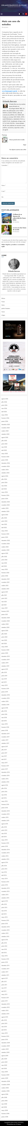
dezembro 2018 (5, 695)
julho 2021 (4, 595)
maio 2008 (4, 1104)
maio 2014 (4, 872)
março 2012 (4, 956)
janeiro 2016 (4, 808)
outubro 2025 (5, 431)
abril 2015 (4, 837)
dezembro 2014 (5, 849)
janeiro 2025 (4, 460)
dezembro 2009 (5, 1043)
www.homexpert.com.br (9, 91)
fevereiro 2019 (5, 688)
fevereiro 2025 (5, 457)
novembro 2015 (5, 814)
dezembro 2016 (5, 772)
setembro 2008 (5, 1091)
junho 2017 (4, 753)
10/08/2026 (16, 231)
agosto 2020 (4, 630)
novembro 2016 (5, 775)
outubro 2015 (4, 817)
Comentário (4, 165)
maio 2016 (4, 795)
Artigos (3, 315)
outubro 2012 (4, 933)
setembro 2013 (5, 898)
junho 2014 (4, 869)
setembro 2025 (5, 434)
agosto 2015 (4, 824)
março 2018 (4, 724)
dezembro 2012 (5, 927)
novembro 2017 (5, 737)
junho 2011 (4, 985)
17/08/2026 (16, 222)
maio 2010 (4, 1026)
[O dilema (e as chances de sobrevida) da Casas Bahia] (6, 218)
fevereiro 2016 (5, 804)
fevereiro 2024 (5, 495)
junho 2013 (4, 907)
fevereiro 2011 (5, 998)
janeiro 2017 (4, 769)
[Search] (23, 13)
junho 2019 (4, 676)
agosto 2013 (4, 901)
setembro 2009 (5, 1052)
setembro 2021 (5, 589)
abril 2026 (4, 412)
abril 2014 (4, 875)
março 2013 (4, 917)
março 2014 (4, 878)
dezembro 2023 (5, 502)
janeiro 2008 (4, 1117)
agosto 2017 (4, 746)
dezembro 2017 (5, 733)
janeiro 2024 (4, 498)
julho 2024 (4, 479)
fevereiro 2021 (5, 611)
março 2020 (4, 647)
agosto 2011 (4, 978)
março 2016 (4, 801)
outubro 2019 (4, 663)
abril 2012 (4, 952)
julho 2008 (4, 1097)
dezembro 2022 (5, 540)
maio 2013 (4, 911)
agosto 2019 (4, 669)
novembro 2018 (5, 698)
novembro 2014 (5, 853)
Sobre (3, 305)
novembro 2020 (5, 621)
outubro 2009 (5, 1049)
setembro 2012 (5, 936)
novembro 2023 (5, 505)
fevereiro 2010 (5, 1036)
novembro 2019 (5, 659)
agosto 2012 (4, 940)
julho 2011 (4, 981)
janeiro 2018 (4, 730)
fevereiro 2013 (5, 920)
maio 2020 (4, 640)
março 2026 (4, 415)
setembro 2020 (5, 627)
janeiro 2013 (4, 923)
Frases (3, 302)
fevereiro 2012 (5, 959)
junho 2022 (4, 560)
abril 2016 (4, 798)
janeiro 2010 (4, 1039)
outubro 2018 (4, 701)
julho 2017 (4, 750)
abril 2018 (4, 721)
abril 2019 (4, 682)
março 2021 (4, 608)
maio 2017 (4, 756)
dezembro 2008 (5, 1081)
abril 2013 (4, 914)
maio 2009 (4, 1065)
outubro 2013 (4, 894)
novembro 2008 (5, 1084)
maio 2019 (4, 679)
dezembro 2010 (5, 1004)
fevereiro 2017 (5, 766)
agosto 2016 (4, 785)
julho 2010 (4, 1020)
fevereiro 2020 (5, 650)
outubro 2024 (5, 469)
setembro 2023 (5, 511)
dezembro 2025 (5, 424)
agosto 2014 (4, 862)
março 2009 (4, 1072)
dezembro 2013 (5, 888)
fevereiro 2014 (5, 882)
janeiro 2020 (4, 653)
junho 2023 (4, 521)
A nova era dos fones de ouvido (19, 229)
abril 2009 (4, 1068)
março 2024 (4, 492)
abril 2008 (4, 1107)
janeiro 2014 (4, 885)
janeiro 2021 (4, 614)
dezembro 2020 (5, 618)
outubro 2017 (4, 740)
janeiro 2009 (4, 1078)
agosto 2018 (4, 708)
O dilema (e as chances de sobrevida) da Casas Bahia (19, 217)
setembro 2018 (5, 705)
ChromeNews (10, 1124)
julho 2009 (4, 1059)
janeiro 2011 (4, 1001)
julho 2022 (4, 556)
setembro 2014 (5, 859)
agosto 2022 (4, 553)
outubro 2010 (4, 1010)
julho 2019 (4, 672)
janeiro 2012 (4, 962)
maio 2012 (4, 949)
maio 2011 (4, 988)
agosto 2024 (4, 476)
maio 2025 (4, 447)
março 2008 (4, 1110)
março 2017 (4, 762)
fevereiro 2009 (5, 1075)
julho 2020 (4, 634)
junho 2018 (4, 714)
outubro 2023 (5, 508)
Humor (3, 312)
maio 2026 (4, 408)
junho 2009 (4, 1062)
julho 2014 (4, 866)
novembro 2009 (5, 1046)
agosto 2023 (4, 515)
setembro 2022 (5, 550)
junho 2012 (4, 946)
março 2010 (4, 1033)
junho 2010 (4, 1023)
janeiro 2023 (4, 537)
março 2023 (4, 531)
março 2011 (4, 994)
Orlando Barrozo (10, 101)
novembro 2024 (5, 466)
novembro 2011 (5, 969)
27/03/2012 (5, 27)
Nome (3, 185)
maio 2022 (4, 563)
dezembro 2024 (5, 463)
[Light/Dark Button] (20, 14)
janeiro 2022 (4, 576)
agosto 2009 (4, 1055)
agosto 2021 (4, 592)
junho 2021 (4, 598)
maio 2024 (4, 486)
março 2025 (4, 453)
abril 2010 (4, 1030)
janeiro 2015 (4, 846)
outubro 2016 (4, 779)
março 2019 (4, 685)
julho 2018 (4, 711)
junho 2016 (4, 791)
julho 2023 (4, 518)
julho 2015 (4, 827)
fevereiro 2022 (5, 573)
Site (2, 197)
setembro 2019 (5, 666)
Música (3, 298)
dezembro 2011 (5, 965)
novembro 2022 (5, 543)
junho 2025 (4, 444)
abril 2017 (3, 759)
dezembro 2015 (5, 811)
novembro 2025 (5, 428)
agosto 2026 (4, 399)
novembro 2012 (5, 930)
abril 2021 (4, 605)
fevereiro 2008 (5, 1113)
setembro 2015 (5, 820)
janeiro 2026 (4, 421)
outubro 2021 (4, 585)
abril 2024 (4, 489)
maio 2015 (4, 833)
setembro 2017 (5, 743)
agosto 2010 (4, 1017)
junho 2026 (4, 405)
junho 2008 (4, 1101)
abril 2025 (4, 450)
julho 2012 (4, 943)
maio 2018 (4, 717)
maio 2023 (4, 524)
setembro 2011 (5, 975)
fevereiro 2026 (5, 418)
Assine (26, 14)
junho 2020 (4, 637)
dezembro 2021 (5, 579)
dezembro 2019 (5, 656)
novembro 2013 (5, 891)
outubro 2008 (5, 1088)
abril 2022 (4, 566)
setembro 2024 (5, 473)
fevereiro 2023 (5, 534)
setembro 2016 (5, 782)
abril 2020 (4, 643)
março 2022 (4, 569)
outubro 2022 (5, 547)
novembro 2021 (5, 582)
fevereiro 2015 (5, 843)
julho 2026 (4, 402)
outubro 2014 (4, 856)
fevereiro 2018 (5, 727)
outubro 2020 (5, 624)
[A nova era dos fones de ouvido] (6, 230)
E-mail (3, 191)
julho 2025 (4, 440)
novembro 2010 (5, 1007)
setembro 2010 (5, 1014)
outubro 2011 (4, 972)
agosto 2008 (4, 1094)
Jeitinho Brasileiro (5, 308)
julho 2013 (4, 904)
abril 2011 (3, 991)
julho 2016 (4, 788)
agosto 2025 (4, 437)
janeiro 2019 (4, 692)
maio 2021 (4, 601)
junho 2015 (4, 830)
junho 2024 (4, 482)
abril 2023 (4, 527)
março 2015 (4, 840)
